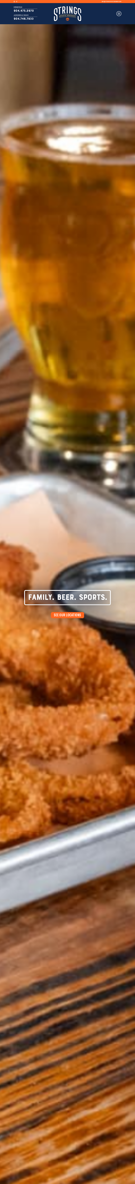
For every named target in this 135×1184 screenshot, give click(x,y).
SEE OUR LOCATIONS (67, 615)
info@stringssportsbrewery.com (111, 1)
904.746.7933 (24, 19)
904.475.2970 (24, 11)
